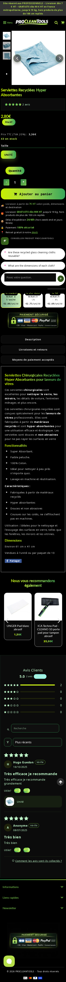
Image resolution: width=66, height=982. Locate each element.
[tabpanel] (7, 36)
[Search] (56, 22)
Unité (8, 154)
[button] (13, 104)
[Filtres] (7, 742)
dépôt (35, 232)
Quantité (15, 170)
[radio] (11, 300)
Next (59, 58)
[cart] (63, 22)
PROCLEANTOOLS (24, 971)
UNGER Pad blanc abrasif (18, 627)
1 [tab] (6, 74)
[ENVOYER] (61, 278)
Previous (17, 58)
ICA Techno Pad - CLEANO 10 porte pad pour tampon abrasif (48, 631)
